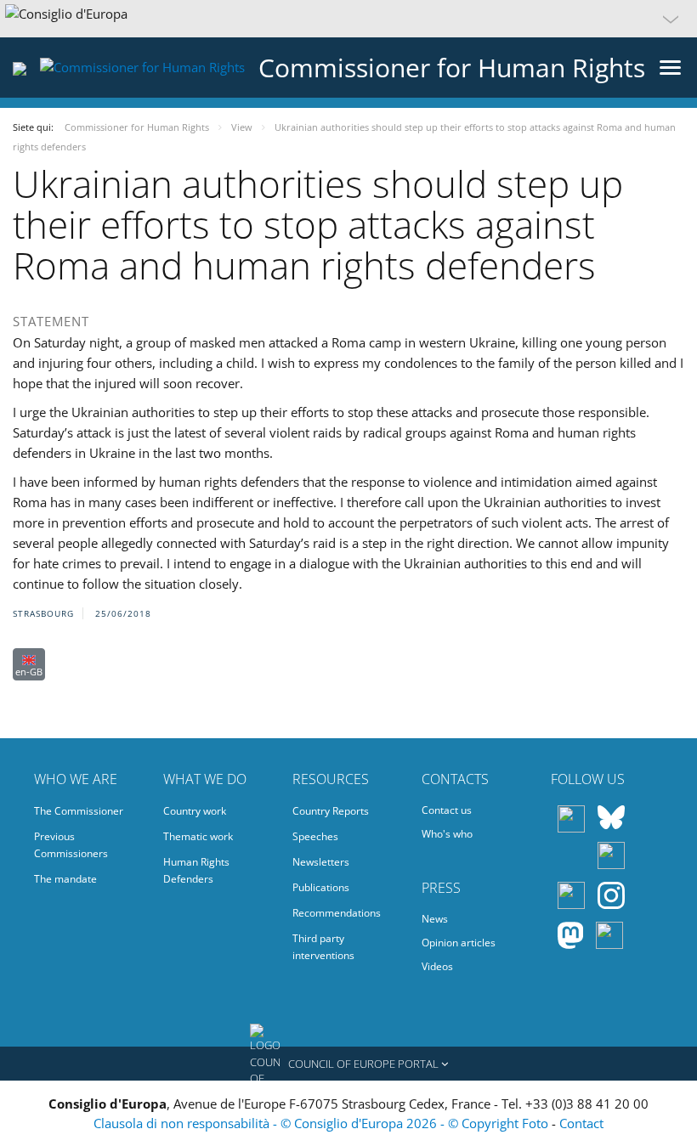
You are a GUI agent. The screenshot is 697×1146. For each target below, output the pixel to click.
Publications (320, 887)
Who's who (447, 834)
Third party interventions (323, 947)
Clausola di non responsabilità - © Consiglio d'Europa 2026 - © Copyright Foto (323, 1123)
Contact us (447, 810)
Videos (437, 966)
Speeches (315, 836)
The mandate (65, 879)
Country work (194, 811)
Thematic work (198, 836)
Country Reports (330, 811)
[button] (348, 18)
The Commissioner (78, 811)
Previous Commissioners (71, 845)
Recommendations (336, 913)
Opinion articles (459, 942)
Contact (581, 1123)
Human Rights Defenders (196, 870)
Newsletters (320, 862)
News (435, 919)
